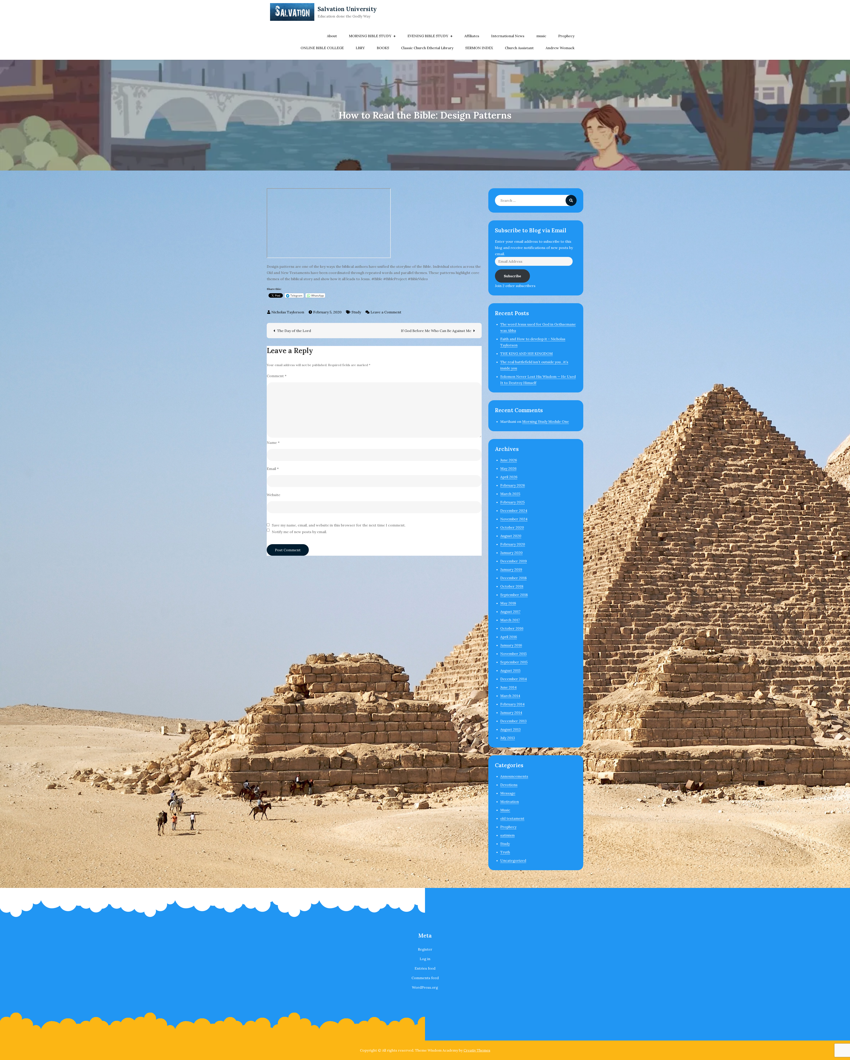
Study (356, 312)
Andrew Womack (560, 48)
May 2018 (508, 603)
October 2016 (511, 628)
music (541, 36)
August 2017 (510, 611)
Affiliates (471, 36)
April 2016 (508, 637)
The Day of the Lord (294, 330)
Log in (425, 959)
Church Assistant (519, 48)
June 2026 (508, 460)
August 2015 (510, 670)
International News (507, 36)
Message (507, 793)
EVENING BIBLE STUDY (428, 36)
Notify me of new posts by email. (299, 532)
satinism (507, 835)
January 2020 (511, 552)
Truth (505, 852)
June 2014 (508, 687)
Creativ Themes (477, 1050)
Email (273, 468)
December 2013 (513, 721)
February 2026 (512, 485)
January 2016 (511, 645)
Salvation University (347, 9)
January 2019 (511, 569)
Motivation (509, 801)
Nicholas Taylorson (287, 312)
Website (273, 495)
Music (505, 810)
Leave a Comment (386, 312)
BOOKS (383, 48)
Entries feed (425, 968)
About (332, 36)
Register (425, 949)
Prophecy (566, 36)
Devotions (509, 784)
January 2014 (511, 712)
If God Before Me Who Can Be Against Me (436, 330)
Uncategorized (513, 860)
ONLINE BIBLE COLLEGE (322, 48)
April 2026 (508, 477)
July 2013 (507, 738)
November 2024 (513, 519)
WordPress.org (425, 987)
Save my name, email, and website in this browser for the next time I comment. (339, 525)
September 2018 (514, 594)
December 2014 (513, 679)
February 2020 (512, 544)
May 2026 (508, 468)
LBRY (360, 48)
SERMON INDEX (479, 48)
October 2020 (512, 527)
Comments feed (425, 978)
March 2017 (510, 620)
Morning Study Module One (545, 421)
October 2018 (511, 586)
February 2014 (512, 704)
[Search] (571, 200)
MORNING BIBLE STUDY (370, 36)
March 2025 (510, 493)
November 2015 (513, 653)
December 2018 (513, 578)
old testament (512, 818)
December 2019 (513, 561)
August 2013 (510, 729)
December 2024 (513, 510)
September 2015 (513, 662)
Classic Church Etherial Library (427, 48)
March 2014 (510, 695)
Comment (276, 376)
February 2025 (512, 502)
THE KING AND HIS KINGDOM (526, 353)
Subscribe (512, 276)
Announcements (514, 776)
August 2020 (510, 536)
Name (273, 442)
